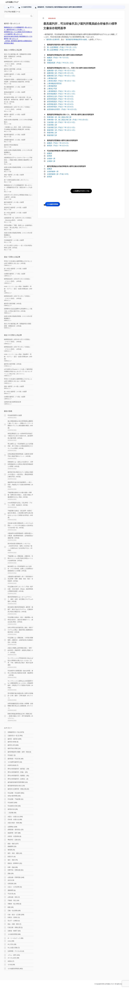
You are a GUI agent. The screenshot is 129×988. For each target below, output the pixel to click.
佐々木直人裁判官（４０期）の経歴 (15, 212)
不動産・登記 (12, 900)
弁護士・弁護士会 (13, 816)
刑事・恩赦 (11, 867)
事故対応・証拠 (13, 839)
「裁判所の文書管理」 (53, 39)
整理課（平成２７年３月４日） (58, 145)
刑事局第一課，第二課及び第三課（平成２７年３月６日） (68, 120)
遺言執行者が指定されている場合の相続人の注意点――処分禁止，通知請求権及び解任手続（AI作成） (20, 474)
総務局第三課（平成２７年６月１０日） (61, 76)
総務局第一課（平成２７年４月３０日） (61, 70)
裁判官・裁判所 (13, 739)
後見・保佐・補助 (13, 853)
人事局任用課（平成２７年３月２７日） (61, 81)
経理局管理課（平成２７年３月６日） (60, 107)
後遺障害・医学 (13, 833)
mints (9, 941)
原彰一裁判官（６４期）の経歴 (14, 175)
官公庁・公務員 (13, 920)
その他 (10, 964)
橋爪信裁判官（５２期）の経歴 (14, 202)
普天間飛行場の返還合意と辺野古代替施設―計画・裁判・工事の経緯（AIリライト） (20, 696)
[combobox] (16, 16)
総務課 (49, 153)
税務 (9, 907)
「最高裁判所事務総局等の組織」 (76, 39)
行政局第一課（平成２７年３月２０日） (61, 122)
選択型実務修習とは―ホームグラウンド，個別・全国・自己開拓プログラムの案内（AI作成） (20, 599)
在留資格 (10, 883)
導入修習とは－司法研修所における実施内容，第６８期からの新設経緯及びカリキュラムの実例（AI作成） (20, 446)
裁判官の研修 (12, 742)
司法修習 (10, 802)
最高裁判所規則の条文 (15, 785)
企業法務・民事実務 (14, 877)
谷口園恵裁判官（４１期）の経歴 (14, 87)
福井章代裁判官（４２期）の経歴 (14, 134)
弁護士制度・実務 (13, 823)
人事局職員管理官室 (54, 83)
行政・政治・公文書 (14, 914)
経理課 (49, 156)
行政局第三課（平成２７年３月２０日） (61, 127)
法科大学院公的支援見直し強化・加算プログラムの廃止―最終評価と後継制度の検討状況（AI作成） (20, 630)
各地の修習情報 (13, 796)
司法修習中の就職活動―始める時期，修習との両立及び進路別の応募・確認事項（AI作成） (20, 673)
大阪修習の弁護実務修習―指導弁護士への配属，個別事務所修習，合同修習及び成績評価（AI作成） (20, 536)
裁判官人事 (11, 745)
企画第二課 (51, 161)
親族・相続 (11, 843)
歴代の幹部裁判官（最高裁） (17, 769)
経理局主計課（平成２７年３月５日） (60, 96)
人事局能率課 (52, 86)
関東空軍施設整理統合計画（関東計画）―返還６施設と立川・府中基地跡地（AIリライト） (20, 716)
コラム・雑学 (12, 955)
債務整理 (10, 890)
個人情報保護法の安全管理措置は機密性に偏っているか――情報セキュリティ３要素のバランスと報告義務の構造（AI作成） (20, 424)
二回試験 (10, 812)
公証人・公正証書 (13, 887)
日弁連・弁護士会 (13, 819)
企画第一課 (51, 158)
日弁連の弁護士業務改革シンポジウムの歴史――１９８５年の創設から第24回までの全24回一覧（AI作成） (20, 525)
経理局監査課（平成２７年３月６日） (60, 104)
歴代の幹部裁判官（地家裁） (17, 775)
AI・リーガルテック (14, 938)
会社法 (10, 880)
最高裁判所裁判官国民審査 (16, 782)
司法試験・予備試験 (14, 799)
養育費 (10, 850)
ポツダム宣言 (12, 958)
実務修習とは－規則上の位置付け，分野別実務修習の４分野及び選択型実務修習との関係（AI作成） (20, 464)
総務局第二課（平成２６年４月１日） (60, 73)
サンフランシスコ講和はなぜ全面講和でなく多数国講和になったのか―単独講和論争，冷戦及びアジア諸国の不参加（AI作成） (20, 684)
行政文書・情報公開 (14, 927)
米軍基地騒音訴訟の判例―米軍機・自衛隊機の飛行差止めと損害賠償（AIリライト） (20, 706)
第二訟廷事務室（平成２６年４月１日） (61, 50)
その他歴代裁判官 (13, 762)
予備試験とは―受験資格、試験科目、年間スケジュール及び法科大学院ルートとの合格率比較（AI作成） (20, 558)
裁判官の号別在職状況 (11, 145)
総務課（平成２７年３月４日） (58, 143)
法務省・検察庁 (13, 931)
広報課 (49, 60)
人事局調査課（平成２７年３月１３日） (61, 91)
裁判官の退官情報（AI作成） (13, 69)
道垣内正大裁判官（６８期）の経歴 (15, 207)
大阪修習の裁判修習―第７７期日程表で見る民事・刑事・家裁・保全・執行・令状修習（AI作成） (20, 579)
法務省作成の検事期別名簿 (12, 402)
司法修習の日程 (13, 806)
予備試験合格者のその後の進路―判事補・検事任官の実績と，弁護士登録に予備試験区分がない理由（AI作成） (20, 495)
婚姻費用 (10, 846)
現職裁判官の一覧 (13, 732)
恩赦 (9, 873)
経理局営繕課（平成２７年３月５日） (60, 99)
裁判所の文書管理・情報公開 (17, 789)
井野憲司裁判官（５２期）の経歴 (14, 140)
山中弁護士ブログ (12, 2)
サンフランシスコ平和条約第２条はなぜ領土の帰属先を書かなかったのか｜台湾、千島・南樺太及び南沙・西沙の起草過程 (20, 661)
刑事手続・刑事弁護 (14, 870)
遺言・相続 (11, 860)
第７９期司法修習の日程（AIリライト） (16, 180)
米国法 (10, 961)
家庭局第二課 (52, 132)
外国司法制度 (12, 765)
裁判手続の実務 (13, 748)
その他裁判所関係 (52, 204)
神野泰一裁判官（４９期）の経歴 (14, 114)
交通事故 (10, 827)
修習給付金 (11, 809)
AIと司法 (10, 944)
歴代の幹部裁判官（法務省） (17, 779)
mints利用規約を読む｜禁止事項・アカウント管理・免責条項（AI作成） (20, 504)
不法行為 (10, 893)
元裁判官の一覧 (13, 735)
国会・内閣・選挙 (13, 924)
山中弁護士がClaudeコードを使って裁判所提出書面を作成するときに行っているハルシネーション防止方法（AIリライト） (18, 371)
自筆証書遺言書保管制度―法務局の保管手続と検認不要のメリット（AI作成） (20, 455)
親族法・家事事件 (13, 863)
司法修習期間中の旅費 (15, 415)
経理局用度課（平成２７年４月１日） (60, 101)
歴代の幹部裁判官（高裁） (16, 772)
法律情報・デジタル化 (15, 951)
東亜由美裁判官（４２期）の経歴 (14, 92)
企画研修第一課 (52, 171)
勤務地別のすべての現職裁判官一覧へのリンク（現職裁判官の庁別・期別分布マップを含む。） (18, 187)
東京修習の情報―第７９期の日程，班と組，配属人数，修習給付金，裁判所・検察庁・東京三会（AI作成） (18, 99)
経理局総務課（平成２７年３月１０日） (61, 94)
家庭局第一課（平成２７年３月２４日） (61, 130)
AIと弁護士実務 (12, 947)
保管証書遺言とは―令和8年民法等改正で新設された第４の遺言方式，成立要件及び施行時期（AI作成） (20, 436)
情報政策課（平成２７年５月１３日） (60, 63)
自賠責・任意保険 (13, 836)
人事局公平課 (52, 88)
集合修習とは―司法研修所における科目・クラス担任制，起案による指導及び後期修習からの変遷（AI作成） (20, 568)
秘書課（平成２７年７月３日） (58, 57)
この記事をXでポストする (81, 191)
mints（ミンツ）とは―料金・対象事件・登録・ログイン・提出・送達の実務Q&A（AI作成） (18, 289)
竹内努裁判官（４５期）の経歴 (14, 240)
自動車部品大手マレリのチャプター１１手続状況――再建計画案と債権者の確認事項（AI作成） (18, 160)
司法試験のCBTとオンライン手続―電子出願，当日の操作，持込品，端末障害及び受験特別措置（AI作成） (20, 589)
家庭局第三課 (52, 135)
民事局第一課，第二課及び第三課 (59, 117)
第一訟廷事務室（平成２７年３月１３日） (62, 47)
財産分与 (10, 856)
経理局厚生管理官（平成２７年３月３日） (62, 109)
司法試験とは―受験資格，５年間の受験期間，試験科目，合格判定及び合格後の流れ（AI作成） (20, 640)
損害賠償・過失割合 (14, 829)
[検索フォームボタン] (31, 16)
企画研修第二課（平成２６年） (58, 174)
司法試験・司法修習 (14, 793)
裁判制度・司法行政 (14, 758)
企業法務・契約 (13, 897)
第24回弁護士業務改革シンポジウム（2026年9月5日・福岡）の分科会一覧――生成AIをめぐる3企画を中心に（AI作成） (20, 547)
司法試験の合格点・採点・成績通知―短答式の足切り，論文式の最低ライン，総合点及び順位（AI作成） (20, 619)
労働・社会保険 (13, 910)
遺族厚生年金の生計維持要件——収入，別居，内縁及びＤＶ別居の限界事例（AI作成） (20, 484)
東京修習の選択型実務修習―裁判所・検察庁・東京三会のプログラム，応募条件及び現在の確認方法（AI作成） (20, 609)
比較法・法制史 (13, 917)
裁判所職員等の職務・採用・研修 (18, 752)
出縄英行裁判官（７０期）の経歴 (14, 74)
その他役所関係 (13, 934)
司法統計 (10, 755)
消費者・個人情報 (13, 904)
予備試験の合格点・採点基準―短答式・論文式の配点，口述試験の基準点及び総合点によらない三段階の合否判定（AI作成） (20, 514)
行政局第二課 (52, 125)
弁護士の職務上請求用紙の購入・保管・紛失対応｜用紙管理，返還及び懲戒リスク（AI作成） (20, 650)
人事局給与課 (52, 78)
